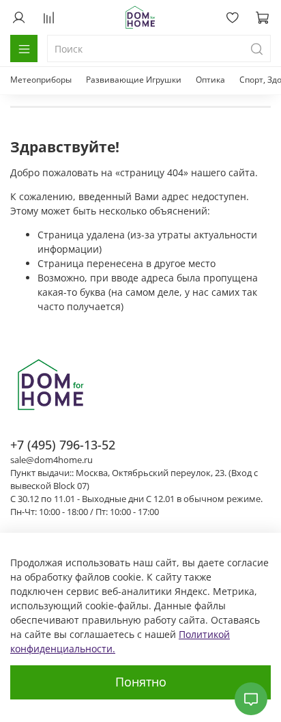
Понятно (140, 682)
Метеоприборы (41, 79)
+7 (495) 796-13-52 (62, 444)
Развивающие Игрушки (133, 79)
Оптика (210, 79)
